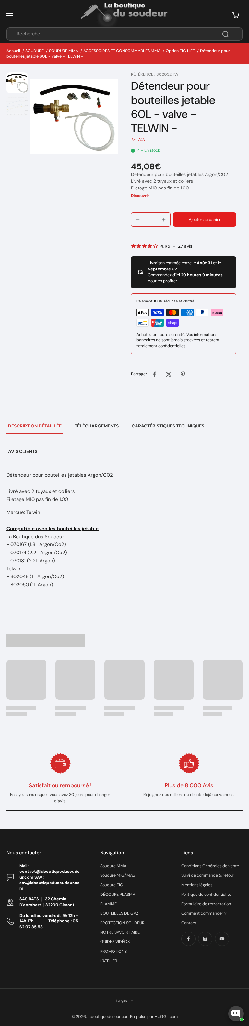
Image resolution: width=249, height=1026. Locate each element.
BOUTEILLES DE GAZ (119, 913)
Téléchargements (97, 426)
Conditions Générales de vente (210, 866)
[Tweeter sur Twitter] (168, 374)
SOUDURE (34, 50)
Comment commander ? (204, 913)
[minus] (137, 219)
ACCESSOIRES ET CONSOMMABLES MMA (121, 50)
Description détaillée (35, 426)
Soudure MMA (113, 866)
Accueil (13, 50)
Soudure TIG (111, 885)
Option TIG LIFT (180, 50)
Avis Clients (22, 451)
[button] (204, 219)
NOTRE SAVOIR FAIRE (120, 932)
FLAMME (108, 903)
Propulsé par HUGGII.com (154, 1016)
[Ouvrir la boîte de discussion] (236, 1013)
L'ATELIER (108, 960)
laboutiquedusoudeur (108, 1016)
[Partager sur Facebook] (154, 374)
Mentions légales (196, 885)
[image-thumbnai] (17, 82)
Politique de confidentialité (206, 894)
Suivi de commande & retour (207, 875)
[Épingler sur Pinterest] (183, 374)
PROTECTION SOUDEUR (122, 923)
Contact (188, 923)
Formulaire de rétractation (206, 903)
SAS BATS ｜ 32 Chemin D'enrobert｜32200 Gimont (47, 901)
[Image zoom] (74, 116)
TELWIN (138, 139)
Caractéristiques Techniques (168, 426)
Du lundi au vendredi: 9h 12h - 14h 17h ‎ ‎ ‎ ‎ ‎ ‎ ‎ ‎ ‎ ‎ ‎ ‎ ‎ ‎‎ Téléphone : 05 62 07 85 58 (48, 921)
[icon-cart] (235, 14)
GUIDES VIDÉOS (115, 941)
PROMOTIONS (113, 951)
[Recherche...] (225, 34)
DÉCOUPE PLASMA (117, 894)
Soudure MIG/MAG (118, 875)
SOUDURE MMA (63, 50)
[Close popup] (240, 938)
